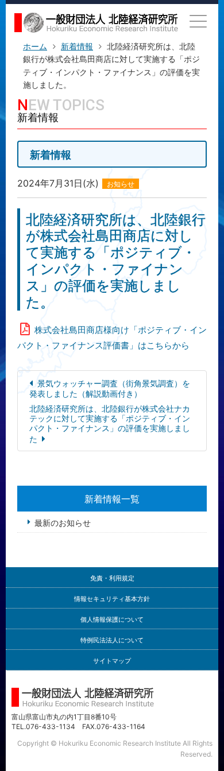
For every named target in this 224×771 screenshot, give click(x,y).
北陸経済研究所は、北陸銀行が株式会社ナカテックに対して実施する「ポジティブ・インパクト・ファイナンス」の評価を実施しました (109, 423)
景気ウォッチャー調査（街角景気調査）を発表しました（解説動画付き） (109, 388)
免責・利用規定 (112, 578)
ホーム (35, 46)
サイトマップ (112, 661)
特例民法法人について (112, 640)
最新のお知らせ (62, 523)
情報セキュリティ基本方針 (112, 599)
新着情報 (77, 46)
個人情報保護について (112, 620)
